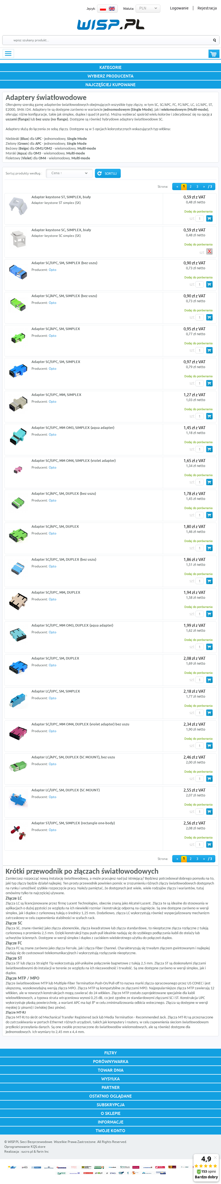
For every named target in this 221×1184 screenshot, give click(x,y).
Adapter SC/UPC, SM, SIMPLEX (56, 361)
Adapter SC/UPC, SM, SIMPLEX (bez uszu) (64, 263)
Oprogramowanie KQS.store (25, 1147)
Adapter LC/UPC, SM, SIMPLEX (56, 691)
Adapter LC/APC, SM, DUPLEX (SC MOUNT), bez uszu (73, 757)
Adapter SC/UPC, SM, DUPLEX (55, 658)
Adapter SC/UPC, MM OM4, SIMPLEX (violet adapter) (74, 460)
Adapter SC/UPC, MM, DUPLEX (56, 592)
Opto (52, 270)
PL (103, 8)
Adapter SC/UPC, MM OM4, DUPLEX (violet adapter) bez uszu (80, 724)
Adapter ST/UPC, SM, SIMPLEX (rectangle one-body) (73, 823)
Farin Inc (43, 1151)
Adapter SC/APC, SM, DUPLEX (55, 526)
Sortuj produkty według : (24, 173)
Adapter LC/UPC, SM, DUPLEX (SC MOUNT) (66, 790)
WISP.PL (110, 24)
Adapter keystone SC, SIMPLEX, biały (61, 230)
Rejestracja (207, 8)
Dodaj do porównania (198, 211)
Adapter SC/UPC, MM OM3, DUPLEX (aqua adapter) (72, 625)
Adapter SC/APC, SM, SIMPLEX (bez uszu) (64, 296)
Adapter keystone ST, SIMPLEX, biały (61, 197)
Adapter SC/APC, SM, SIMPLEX (56, 329)
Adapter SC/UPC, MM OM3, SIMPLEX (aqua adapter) (73, 427)
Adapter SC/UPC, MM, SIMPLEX (56, 394)
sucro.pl (27, 1151)
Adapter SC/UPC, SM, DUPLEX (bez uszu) (64, 559)
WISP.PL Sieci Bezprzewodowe (30, 1142)
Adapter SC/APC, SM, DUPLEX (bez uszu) (64, 493)
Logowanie (179, 8)
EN (112, 8)
